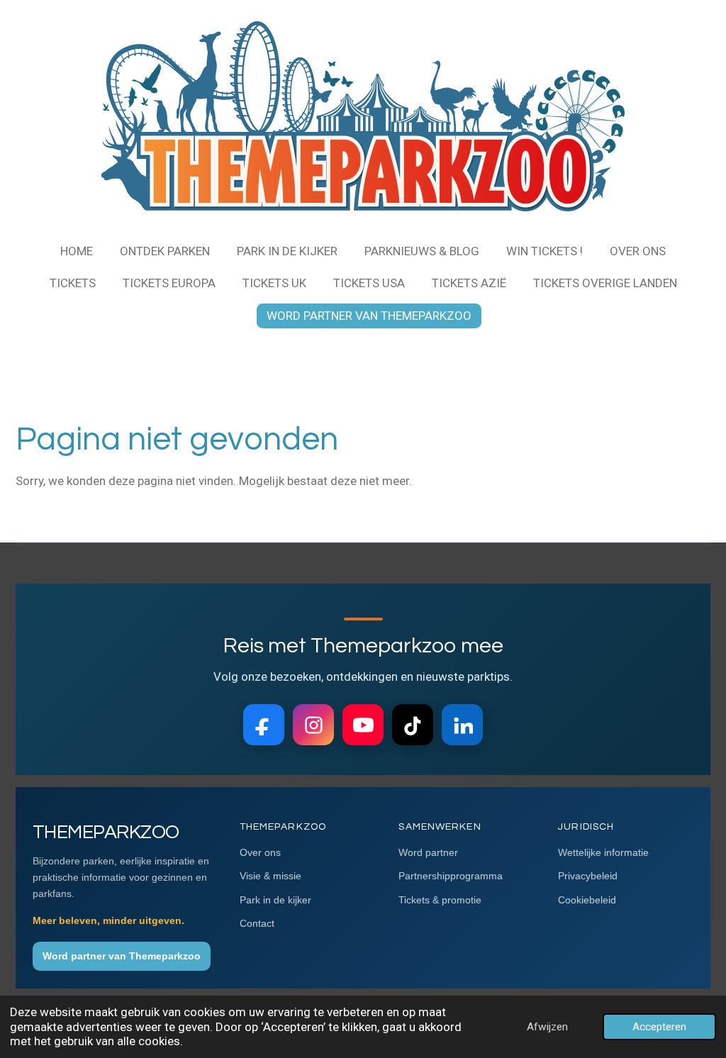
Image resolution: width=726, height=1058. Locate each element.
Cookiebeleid (587, 900)
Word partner (428, 852)
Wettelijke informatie (603, 852)
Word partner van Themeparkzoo (122, 956)
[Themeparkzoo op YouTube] (363, 724)
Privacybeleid (588, 875)
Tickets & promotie (439, 900)
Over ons (260, 852)
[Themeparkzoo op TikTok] (412, 724)
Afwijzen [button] (547, 1026)
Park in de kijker (275, 900)
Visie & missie (270, 875)
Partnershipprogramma (450, 875)
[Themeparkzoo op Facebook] (263, 724)
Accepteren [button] (659, 1026)
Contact (257, 923)
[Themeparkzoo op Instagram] (313, 724)
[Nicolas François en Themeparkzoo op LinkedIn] (462, 724)
